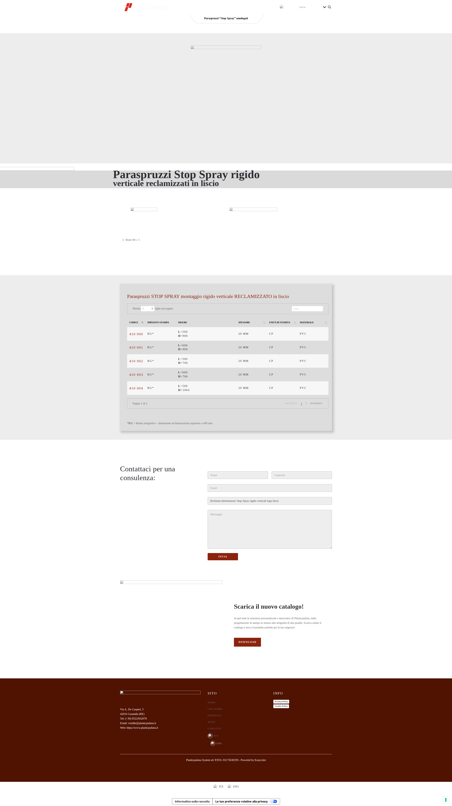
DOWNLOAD (247, 642)
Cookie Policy (281, 706)
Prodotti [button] (228, 6)
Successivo (316, 403)
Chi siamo (206, 6)
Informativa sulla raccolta (192, 801)
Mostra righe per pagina (153, 308)
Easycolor (260, 760)
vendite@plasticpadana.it (142, 723)
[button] (285, 7)
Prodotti (215, 715)
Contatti (265, 6)
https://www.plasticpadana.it (142, 727)
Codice (133, 322)
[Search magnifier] (329, 7)
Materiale (307, 322)
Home (186, 6)
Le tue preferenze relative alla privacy (241, 801)
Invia (222, 556)
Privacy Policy (281, 701)
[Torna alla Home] (145, 7)
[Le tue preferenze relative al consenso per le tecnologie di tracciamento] (445, 799)
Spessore (244, 322)
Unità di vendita (279, 322)
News (247, 6)
